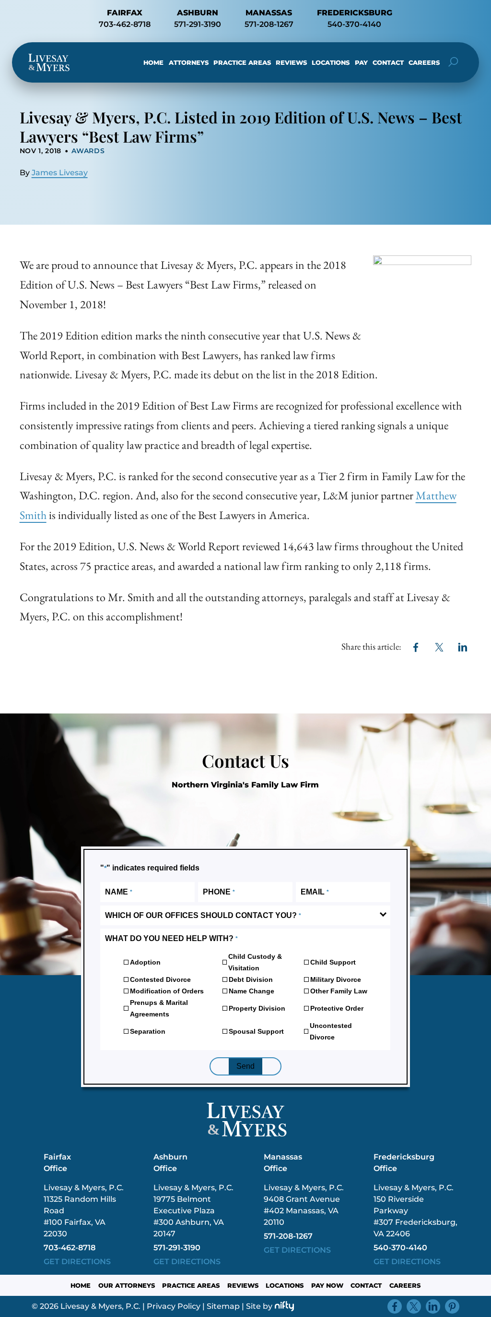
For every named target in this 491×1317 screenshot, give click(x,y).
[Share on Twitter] (439, 647)
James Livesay (60, 172)
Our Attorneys (126, 1285)
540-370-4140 (354, 24)
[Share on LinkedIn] (463, 647)
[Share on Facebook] (416, 647)
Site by (259, 1306)
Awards (88, 151)
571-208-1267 (269, 24)
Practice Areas (242, 62)
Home (153, 62)
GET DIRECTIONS (77, 1261)
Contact (388, 62)
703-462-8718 (125, 24)
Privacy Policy (173, 1306)
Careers (424, 62)
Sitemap (223, 1306)
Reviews (291, 62)
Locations (331, 62)
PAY (361, 62)
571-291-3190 (197, 24)
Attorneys (189, 62)
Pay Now (327, 1285)
